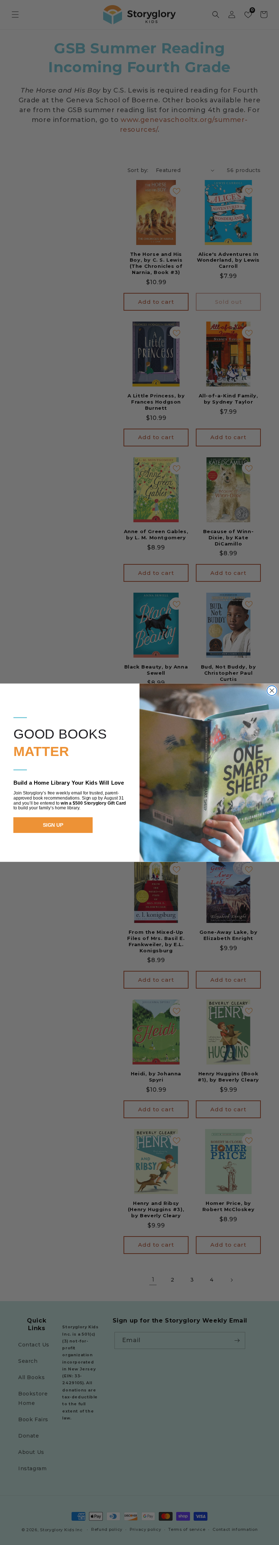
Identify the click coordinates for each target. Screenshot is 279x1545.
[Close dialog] (272, 690)
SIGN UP (53, 824)
